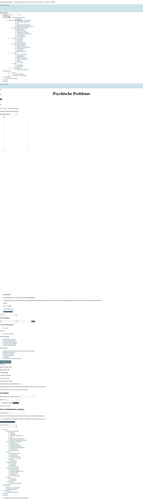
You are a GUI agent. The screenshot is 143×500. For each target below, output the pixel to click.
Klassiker (19, 18)
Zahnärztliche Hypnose (19, 44)
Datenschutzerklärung (9, 352)
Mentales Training (21, 30)
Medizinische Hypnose (23, 32)
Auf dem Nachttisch (18, 74)
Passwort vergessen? (5, 405)
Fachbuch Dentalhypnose (23, 47)
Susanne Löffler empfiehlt (10, 342)
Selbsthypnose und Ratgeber (20, 27)
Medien (5, 15)
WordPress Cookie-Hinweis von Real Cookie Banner (14, 389)
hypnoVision (20, 50)
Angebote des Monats (22, 69)
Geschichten (20, 39)
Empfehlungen (7, 71)
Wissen (18, 60)
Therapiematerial (21, 42)
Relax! (15, 53)
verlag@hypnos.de (5, 378)
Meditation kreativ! (21, 57)
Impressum (6, 356)
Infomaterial (20, 65)
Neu (14, 72)
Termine (5, 80)
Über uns (5, 81)
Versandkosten (10, 309)
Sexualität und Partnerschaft (24, 33)
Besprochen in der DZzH (19, 75)
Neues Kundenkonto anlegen (7, 421)
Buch (4, 328)
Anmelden (15, 403)
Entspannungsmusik (22, 54)
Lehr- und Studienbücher (23, 21)
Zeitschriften (20, 66)
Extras (15, 63)
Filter (33, 321)
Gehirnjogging (20, 56)
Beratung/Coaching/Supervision (25, 26)
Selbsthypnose (20, 29)
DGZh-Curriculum (21, 51)
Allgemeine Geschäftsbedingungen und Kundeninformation (19, 351)
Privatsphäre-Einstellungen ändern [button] (12, 358)
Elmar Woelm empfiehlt (9, 345)
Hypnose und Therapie (19, 17)
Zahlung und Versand (9, 354)
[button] (4, 13)
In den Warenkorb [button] (8, 311)
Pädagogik (19, 41)
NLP (18, 23)
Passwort (3, 399)
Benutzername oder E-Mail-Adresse (10, 396)
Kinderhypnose (21, 48)
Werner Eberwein (21, 36)
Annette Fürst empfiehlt (9, 340)
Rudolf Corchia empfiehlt (10, 343)
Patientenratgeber (21, 45)
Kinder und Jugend (18, 38)
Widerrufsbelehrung (8, 355)
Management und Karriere (23, 24)
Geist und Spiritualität (22, 59)
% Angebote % (17, 68)
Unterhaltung (20, 62)
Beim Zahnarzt (20, 35)
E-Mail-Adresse (4, 413)
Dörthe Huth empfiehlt (9, 339)
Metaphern (19, 20)
